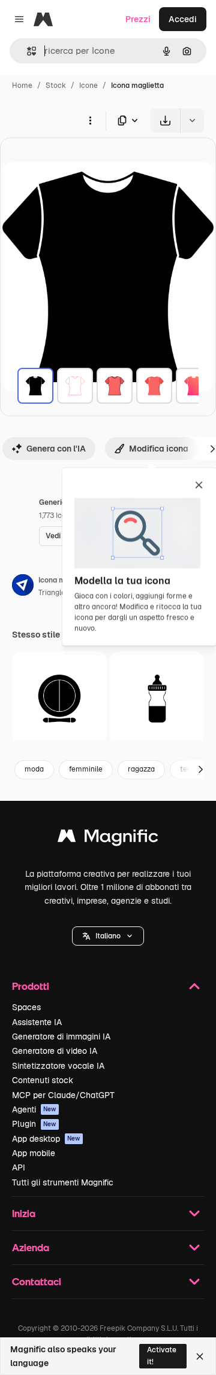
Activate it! (161, 1355)
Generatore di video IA (54, 1050)
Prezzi (138, 19)
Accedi (183, 19)
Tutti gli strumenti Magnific (62, 1182)
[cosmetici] (59, 698)
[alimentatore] (157, 698)
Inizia (23, 1213)
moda (34, 769)
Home (22, 85)
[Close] (200, 1356)
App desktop (46, 1138)
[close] (199, 486)
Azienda (30, 1247)
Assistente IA (37, 1022)
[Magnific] (108, 839)
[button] (108, 936)
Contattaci (36, 1281)
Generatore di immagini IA (61, 1036)
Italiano (108, 936)
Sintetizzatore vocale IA (58, 1065)
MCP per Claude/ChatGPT (63, 1095)
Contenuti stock (42, 1080)
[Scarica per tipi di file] (128, 120)
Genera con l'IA (56, 448)
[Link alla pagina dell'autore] (23, 586)
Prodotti (30, 986)
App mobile (33, 1153)
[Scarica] (165, 120)
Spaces (26, 1007)
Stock (56, 85)
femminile (86, 769)
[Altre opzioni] (90, 120)
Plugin (34, 1123)
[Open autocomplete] (26, 51)
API (18, 1167)
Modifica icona (158, 448)
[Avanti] (200, 769)
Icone (88, 85)
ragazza (141, 769)
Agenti (34, 1109)
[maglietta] (35, 386)
